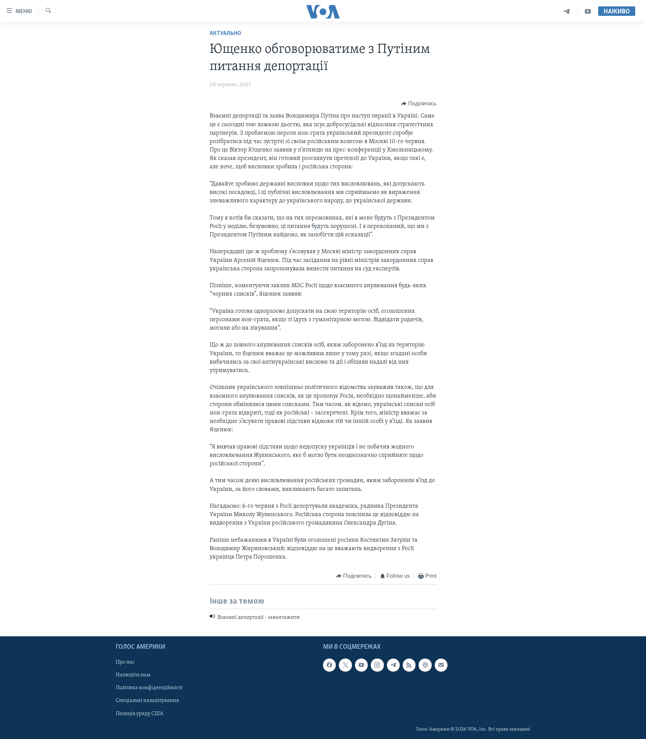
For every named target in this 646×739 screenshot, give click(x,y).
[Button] (418, 103)
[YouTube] (587, 11)
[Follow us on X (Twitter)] (345, 665)
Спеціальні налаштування (147, 701)
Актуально (225, 34)
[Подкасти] (425, 665)
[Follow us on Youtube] (361, 665)
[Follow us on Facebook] (329, 665)
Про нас (125, 662)
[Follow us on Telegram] (393, 665)
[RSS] (409, 665)
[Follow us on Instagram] (377, 665)
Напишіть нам (133, 675)
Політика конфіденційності (149, 688)
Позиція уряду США (139, 713)
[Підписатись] (441, 665)
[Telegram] (566, 11)
